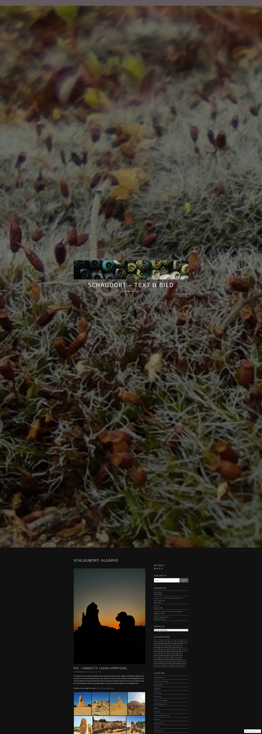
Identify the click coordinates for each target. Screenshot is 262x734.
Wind (175, 665)
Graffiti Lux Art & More (161, 681)
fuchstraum (158, 696)
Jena (170, 649)
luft (180, 653)
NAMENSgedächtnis (160, 704)
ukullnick (157, 727)
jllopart (156, 708)
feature (170, 646)
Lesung (157, 653)
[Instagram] (159, 568)
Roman (157, 661)
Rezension (177, 657)
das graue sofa (159, 723)
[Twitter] (157, 568)
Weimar (167, 665)
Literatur (172, 653)
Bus (156, 646)
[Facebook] (155, 568)
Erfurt (162, 646)
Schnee (165, 661)
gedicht (164, 649)
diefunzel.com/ (159, 730)
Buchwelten (158, 693)
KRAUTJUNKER (158, 685)
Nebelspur (157, 719)
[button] (83, 704)
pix (169, 657)
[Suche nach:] (171, 580)
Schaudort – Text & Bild (131, 284)
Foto (156, 649)
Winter (182, 665)
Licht (165, 653)
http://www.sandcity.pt (105, 688)
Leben (183, 649)
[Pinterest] (162, 568)
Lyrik (157, 657)
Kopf (177, 649)
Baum (165, 642)
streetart (158, 665)
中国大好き (157, 689)
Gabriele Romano (159, 677)
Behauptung (158, 592)
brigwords (157, 711)
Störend (156, 606)
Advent (157, 642)
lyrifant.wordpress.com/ (162, 715)
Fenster (178, 646)
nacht (163, 657)
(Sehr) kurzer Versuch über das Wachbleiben (168, 611)
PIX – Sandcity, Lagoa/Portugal (101, 668)
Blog (178, 642)
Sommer (174, 661)
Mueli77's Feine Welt (160, 700)
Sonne (182, 661)
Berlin (172, 642)
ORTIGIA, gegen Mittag (161, 617)
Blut (184, 642)
